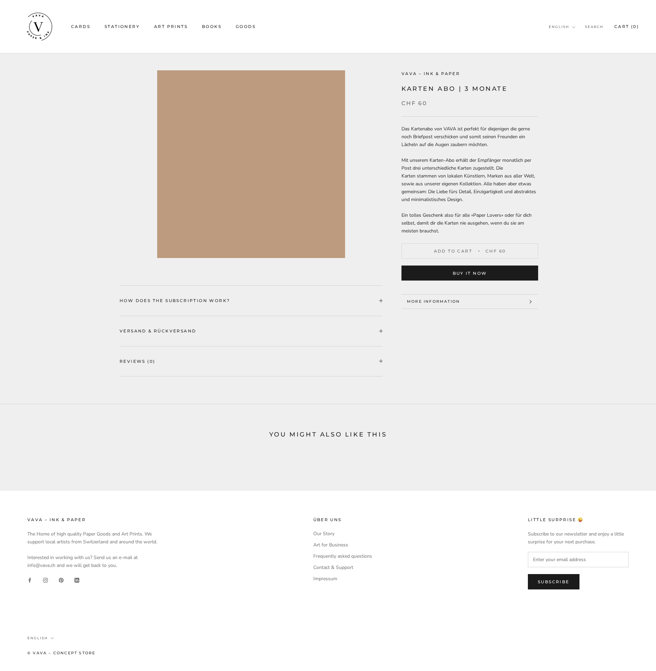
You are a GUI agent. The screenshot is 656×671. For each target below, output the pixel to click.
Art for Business (330, 545)
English (559, 27)
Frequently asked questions (342, 556)
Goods (246, 26)
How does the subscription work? (175, 300)
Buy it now (470, 273)
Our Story (323, 533)
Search (594, 27)
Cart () (626, 26)
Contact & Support (333, 567)
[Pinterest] (61, 580)
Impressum (325, 578)
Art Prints (171, 26)
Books (211, 26)
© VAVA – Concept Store (61, 653)
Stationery (122, 26)
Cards (80, 26)
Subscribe (554, 581)
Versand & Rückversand (158, 330)
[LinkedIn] (76, 580)
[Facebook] (29, 580)
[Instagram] (45, 580)
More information (433, 301)
